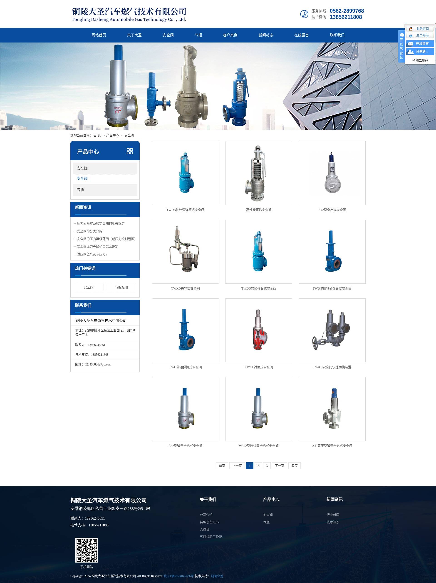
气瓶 (198, 35)
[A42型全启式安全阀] (332, 173)
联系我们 (337, 35)
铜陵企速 (217, 576)
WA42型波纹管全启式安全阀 (259, 446)
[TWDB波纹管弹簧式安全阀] (185, 173)
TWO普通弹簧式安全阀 (185, 367)
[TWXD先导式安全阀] (185, 252)
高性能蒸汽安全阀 (259, 210)
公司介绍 (206, 515)
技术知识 (333, 522)
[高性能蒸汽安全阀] (258, 173)
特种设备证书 (209, 522)
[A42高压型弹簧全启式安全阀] (332, 409)
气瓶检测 (121, 287)
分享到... (422, 51)
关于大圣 (134, 35)
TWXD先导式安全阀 (185, 288)
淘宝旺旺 (422, 35)
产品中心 (112, 135)
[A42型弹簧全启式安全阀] (185, 409)
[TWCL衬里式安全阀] (258, 330)
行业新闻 (333, 515)
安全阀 (168, 35)
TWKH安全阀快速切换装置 (332, 367)
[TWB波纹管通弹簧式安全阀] (332, 252)
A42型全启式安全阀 (332, 210)
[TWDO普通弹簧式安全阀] (258, 252)
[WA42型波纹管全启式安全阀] (258, 409)
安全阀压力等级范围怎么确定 (97, 246)
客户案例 (230, 35)
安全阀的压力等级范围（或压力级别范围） (106, 239)
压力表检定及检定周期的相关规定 (101, 223)
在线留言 (301, 35)
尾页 (294, 466)
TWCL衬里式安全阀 (259, 367)
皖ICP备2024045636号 (179, 576)
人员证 (204, 529)
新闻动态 (266, 35)
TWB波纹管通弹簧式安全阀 (332, 288)
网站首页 (99, 35)
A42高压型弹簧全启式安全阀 (332, 446)
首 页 (97, 135)
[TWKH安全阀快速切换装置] (332, 330)
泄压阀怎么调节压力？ (93, 254)
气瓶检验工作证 (211, 536)
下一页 (279, 466)
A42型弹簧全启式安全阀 (185, 446)
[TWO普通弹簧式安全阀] (185, 330)
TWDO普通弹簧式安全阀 (258, 288)
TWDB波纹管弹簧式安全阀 (185, 210)
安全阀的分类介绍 (89, 231)
